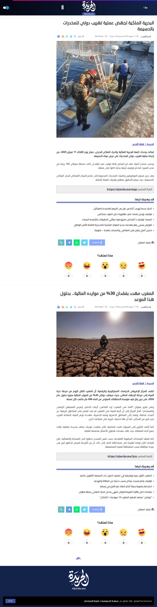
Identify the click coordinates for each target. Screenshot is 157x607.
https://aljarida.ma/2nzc (122, 456)
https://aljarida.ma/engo (122, 189)
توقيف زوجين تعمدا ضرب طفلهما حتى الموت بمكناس (125, 214)
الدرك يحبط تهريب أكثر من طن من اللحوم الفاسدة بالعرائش (122, 208)
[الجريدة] (79, 7)
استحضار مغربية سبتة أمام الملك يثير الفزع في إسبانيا (126, 486)
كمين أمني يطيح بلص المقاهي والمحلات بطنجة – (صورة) (123, 230)
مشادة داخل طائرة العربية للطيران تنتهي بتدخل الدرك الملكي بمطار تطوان (115, 492)
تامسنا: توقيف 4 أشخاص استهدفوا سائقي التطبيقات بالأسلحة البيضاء (117, 219)
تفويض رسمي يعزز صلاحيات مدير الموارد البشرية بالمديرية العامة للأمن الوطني (113, 225)
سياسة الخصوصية (109, 601)
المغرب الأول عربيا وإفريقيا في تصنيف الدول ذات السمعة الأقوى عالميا (116, 475)
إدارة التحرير (146, 36)
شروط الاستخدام (91, 601)
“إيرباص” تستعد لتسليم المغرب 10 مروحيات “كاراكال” (126, 497)
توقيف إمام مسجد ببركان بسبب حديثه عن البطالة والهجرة (123, 481)
